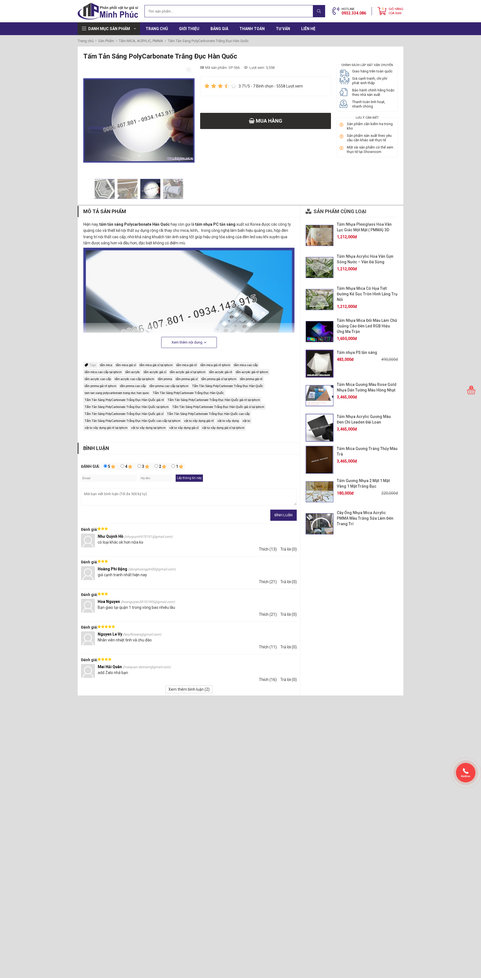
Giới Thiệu (189, 28)
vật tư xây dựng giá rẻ (199, 420)
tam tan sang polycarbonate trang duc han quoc (117, 393)
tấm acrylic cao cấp (98, 379)
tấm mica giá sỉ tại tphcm (156, 365)
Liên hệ (308, 28)
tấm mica (106, 365)
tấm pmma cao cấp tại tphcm (168, 386)
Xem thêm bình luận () (189, 689)
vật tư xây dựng (228, 420)
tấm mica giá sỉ (126, 365)
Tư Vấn (283, 28)
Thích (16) (268, 679)
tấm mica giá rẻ (186, 365)
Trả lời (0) (288, 549)
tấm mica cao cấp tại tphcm (103, 372)
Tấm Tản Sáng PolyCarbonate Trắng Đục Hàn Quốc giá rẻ (124, 400)
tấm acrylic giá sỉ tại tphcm (187, 372)
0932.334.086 (354, 13)
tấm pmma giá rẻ (251, 379)
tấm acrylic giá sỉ (155, 372)
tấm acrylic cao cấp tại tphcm (134, 379)
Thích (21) (268, 582)
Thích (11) (268, 647)
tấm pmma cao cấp (133, 386)
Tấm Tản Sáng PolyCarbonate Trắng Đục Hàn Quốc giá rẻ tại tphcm (214, 400)
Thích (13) (268, 549)
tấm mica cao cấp (246, 365)
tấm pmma (165, 379)
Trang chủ (157, 28)
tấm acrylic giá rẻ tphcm (252, 372)
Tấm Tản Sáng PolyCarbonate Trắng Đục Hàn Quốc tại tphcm (127, 406)
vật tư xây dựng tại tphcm (148, 427)
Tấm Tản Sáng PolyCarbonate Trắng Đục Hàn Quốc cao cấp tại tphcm (132, 420)
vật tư (246, 420)
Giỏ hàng (396, 11)
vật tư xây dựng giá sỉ (183, 427)
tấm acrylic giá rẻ (220, 372)
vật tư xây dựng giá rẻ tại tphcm (106, 427)
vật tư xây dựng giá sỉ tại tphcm (223, 427)
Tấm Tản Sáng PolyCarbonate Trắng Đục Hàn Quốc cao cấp (208, 413)
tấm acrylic (132, 372)
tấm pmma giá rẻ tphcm (100, 386)
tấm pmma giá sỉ (187, 379)
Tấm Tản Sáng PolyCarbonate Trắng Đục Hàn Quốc (227, 386)
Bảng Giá (219, 28)
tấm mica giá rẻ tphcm (215, 365)
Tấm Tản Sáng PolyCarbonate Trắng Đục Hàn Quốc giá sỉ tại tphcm (218, 406)
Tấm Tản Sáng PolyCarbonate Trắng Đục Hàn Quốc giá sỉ (124, 413)
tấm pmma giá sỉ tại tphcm (218, 379)
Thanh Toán (252, 28)
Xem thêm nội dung (187, 342)
